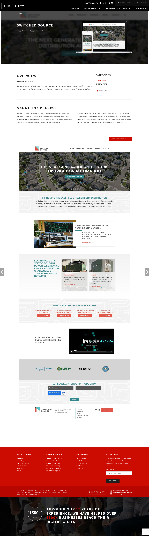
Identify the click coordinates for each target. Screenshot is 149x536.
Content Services (21, 466)
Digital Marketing (110, 8)
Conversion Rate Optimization (54, 461)
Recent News (79, 466)
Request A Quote (125, 3)
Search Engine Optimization (54, 458)
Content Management (23, 463)
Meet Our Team (80, 461)
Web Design (20, 458)
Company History (81, 458)
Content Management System (26, 490)
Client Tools (139, 8)
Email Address (110, 469)
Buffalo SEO (55, 490)
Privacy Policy (62, 492)
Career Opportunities (81, 463)
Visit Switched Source (119, 139)
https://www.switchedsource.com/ (29, 31)
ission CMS (20, 468)
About (125, 8)
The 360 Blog (79, 468)
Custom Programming (23, 461)
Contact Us (142, 3)
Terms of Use (52, 492)
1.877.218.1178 (91, 3)
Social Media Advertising (53, 466)
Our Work (75, 8)
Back (20, 13)
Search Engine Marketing (53, 463)
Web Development (91, 8)
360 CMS (19, 471)
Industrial (103, 91)
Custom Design (101, 80)
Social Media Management (53, 468)
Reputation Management (53, 471)
